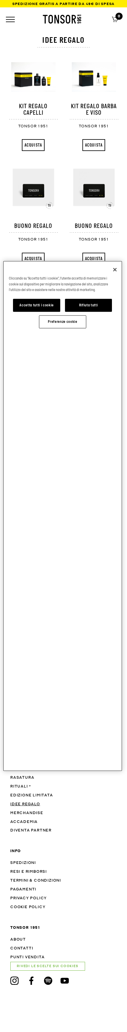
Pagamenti (23, 889)
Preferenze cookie (62, 321)
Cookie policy (27, 907)
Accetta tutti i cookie (36, 305)
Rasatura (22, 778)
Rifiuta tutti (88, 305)
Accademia (24, 822)
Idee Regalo (25, 804)
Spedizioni (23, 863)
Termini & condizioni (35, 881)
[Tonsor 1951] (62, 19)
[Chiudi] (114, 269)
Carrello (115, 19)
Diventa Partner (31, 830)
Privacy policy (28, 898)
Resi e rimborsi (28, 872)
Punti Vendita (27, 957)
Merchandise (26, 813)
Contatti (21, 948)
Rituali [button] (19, 786)
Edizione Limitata (31, 795)
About (18, 939)
